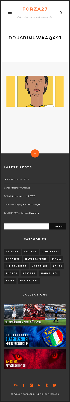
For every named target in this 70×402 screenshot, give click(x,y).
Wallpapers (29, 281)
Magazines (40, 266)
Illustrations (36, 259)
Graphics (13, 259)
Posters (29, 273)
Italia (56, 259)
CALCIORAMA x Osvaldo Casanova (21, 213)
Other (57, 266)
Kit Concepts (16, 266)
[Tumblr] (47, 385)
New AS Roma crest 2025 (16, 179)
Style (10, 281)
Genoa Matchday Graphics (17, 187)
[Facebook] (24, 385)
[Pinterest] (39, 385)
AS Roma (12, 252)
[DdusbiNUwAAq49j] (29, 91)
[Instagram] (31, 385)
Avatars (30, 252)
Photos (11, 273)
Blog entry (50, 252)
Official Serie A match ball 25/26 (19, 196)
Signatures (49, 273)
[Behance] (16, 385)
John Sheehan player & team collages (22, 204)
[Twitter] (54, 385)
